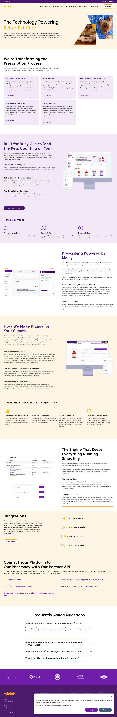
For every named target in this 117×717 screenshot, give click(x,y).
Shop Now (108, 6)
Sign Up (103, 1)
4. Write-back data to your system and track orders (81, 580)
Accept (91, 710)
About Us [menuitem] (88, 693)
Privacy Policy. (59, 702)
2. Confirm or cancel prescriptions (18, 586)
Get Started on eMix (14, 208)
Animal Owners (43, 6)
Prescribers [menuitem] (59, 693)
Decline (105, 710)
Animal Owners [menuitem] (45, 693)
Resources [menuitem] (74, 693)
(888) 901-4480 (8, 701)
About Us (93, 6)
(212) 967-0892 (8, 712)
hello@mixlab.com (9, 707)
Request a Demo (11, 541)
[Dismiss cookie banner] (111, 697)
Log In (110, 1)
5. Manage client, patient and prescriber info (78, 586)
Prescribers (56, 6)
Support (6, 1)
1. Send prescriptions (12, 580)
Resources (82, 6)
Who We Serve (70, 6)
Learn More (10, 95)
